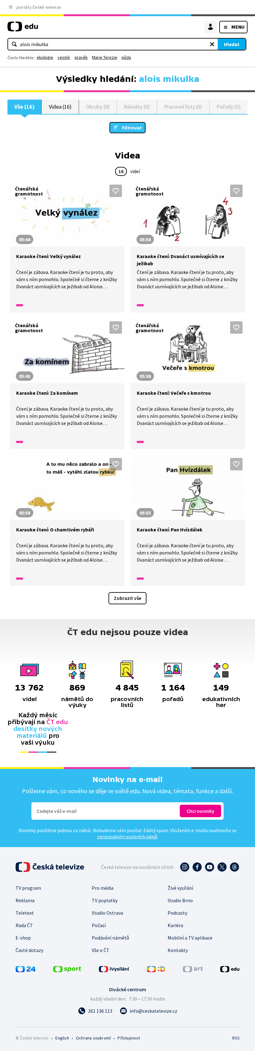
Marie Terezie (104, 57)
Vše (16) (24, 106)
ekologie (45, 57)
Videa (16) (60, 106)
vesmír (64, 57)
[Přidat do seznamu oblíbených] (115, 191)
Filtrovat (132, 128)
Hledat (231, 44)
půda (126, 57)
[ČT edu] (22, 29)
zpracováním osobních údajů (127, 836)
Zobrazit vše (127, 598)
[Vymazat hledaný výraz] (212, 44)
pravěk (81, 57)
